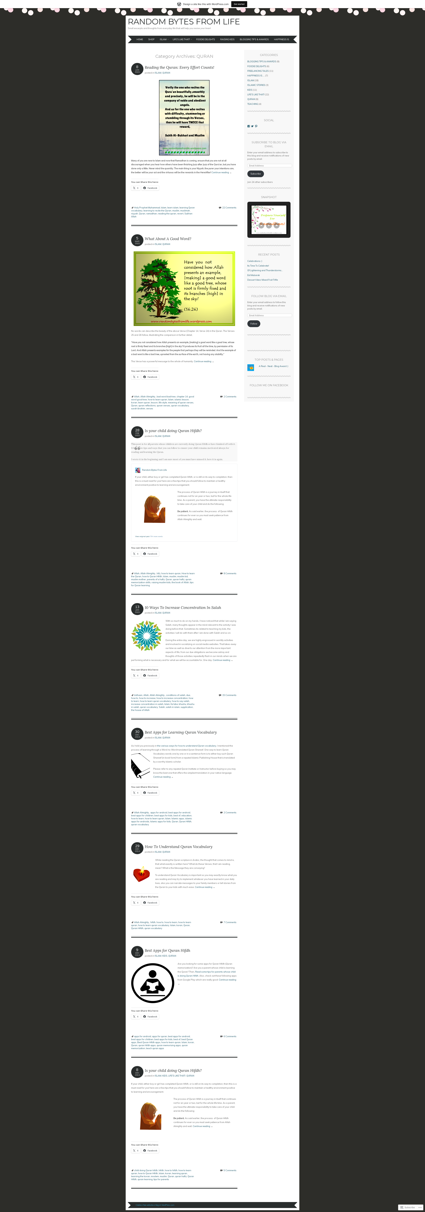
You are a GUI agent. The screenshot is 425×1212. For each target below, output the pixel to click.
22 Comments (229, 207)
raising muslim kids (161, 582)
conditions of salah (175, 695)
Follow (254, 323)
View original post (142, 536)
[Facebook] (248, 126)
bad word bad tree (166, 396)
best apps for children (142, 815)
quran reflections (147, 405)
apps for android (158, 812)
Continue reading (222, 172)
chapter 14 (182, 396)
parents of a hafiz (156, 579)
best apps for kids (163, 815)
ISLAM (163, 39)
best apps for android (179, 812)
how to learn (137, 818)
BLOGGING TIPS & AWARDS (254, 39)
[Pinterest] (256, 126)
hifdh (153, 922)
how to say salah (180, 701)
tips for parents (161, 1179)
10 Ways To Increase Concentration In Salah (183, 607)
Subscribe (256, 173)
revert (180, 213)
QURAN (166, 72)
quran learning (145, 1179)
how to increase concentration (172, 698)
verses (149, 408)
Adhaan (138, 695)
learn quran (144, 402)
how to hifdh (171, 1170)
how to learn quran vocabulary (155, 701)
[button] (261, 225)
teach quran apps (155, 1048)
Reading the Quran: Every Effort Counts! (179, 67)
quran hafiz (178, 579)
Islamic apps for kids (160, 821)
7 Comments (230, 922)
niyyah (134, 213)
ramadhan (151, 213)
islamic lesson (181, 399)
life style (163, 402)
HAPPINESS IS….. (283, 39)
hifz (158, 573)
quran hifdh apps (147, 1045)
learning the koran (140, 1176)
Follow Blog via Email (269, 296)
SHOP (151, 39)
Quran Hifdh (185, 821)
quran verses (163, 405)
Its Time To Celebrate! (258, 265)
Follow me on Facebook (269, 385)
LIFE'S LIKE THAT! (176, 1075)
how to (134, 698)
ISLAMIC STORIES (256, 85)
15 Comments (229, 695)
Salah (162, 707)
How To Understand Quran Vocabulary (178, 846)
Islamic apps (177, 818)
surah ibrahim (138, 408)
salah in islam (173, 707)
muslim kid (182, 576)
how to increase (147, 698)
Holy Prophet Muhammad (147, 207)
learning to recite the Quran (157, 210)
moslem (155, 1176)
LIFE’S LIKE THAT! (181, 39)
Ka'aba (174, 704)
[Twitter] (252, 126)
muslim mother (138, 579)
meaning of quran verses (180, 402)
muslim (175, 210)
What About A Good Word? (168, 238)
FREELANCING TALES (258, 71)
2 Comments (230, 396)
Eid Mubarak (253, 275)
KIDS (164, 955)
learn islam (172, 207)
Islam (163, 207)
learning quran (179, 1173)
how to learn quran (157, 399)
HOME (140, 39)
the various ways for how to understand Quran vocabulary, (187, 745)
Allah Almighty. (148, 396)
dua (188, 695)
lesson (154, 402)
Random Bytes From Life (184, 21)
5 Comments (230, 1170)
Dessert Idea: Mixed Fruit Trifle (262, 279)
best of (176, 815)
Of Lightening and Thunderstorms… (265, 270)
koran (134, 402)
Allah (136, 396)
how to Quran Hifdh (152, 576)
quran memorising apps (169, 1045)
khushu (182, 704)
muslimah (185, 210)
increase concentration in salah (147, 704)
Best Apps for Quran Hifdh (167, 950)
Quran (142, 213)
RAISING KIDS (227, 39)
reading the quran (167, 213)
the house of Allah (140, 710)
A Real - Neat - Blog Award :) (273, 366)
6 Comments (230, 1036)
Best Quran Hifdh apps (148, 1042)
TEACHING (252, 104)
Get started (239, 4)
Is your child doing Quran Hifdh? (173, 430)
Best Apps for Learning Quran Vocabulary (181, 732)
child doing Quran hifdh (146, 1170)
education (186, 815)
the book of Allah (180, 582)
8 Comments (230, 573)
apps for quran (159, 1036)
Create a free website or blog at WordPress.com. (155, 1205)
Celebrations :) (254, 261)
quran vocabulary (180, 405)
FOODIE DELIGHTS (205, 39)
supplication (187, 707)
